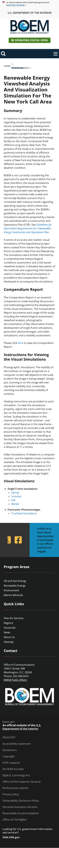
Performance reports (15, 788)
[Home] (29, 27)
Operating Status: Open (31, 40)
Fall (13, 500)
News (7, 632)
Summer (16, 496)
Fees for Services (14, 618)
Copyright (8, 756)
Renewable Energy (14, 585)
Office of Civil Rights (15, 819)
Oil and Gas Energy (15, 581)
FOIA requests (11, 762)
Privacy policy (11, 794)
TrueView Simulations (24, 513)
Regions (8, 623)
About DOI (9, 737)
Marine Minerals (13, 595)
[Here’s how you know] (29, 4)
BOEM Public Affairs (15, 680)
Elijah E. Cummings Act (16, 775)
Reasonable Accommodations (21, 813)
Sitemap (9, 642)
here (20, 343)
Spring (15, 492)
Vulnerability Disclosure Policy (21, 800)
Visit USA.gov (11, 837)
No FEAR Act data (13, 769)
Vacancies (10, 627)
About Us (9, 637)
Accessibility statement (17, 743)
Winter (15, 504)
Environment (11, 590)
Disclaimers (10, 750)
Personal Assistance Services (20, 807)
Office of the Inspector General (21, 781)
